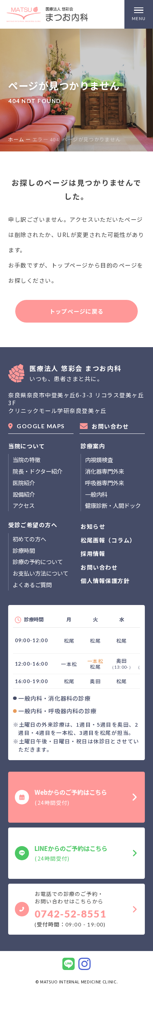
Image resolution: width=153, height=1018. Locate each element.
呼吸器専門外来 (104, 482)
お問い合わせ (110, 426)
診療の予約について (38, 561)
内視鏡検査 (99, 459)
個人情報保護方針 (105, 581)
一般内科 (96, 494)
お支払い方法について (40, 573)
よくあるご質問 (32, 584)
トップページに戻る (76, 311)
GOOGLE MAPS (41, 426)
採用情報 (93, 553)
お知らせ (93, 526)
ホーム (16, 139)
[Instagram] (84, 964)
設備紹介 (24, 494)
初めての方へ (29, 539)
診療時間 (24, 550)
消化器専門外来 (104, 471)
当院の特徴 (26, 459)
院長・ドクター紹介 (37, 471)
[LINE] (68, 964)
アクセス (24, 505)
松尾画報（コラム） (108, 540)
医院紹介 (24, 482)
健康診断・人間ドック (113, 505)
